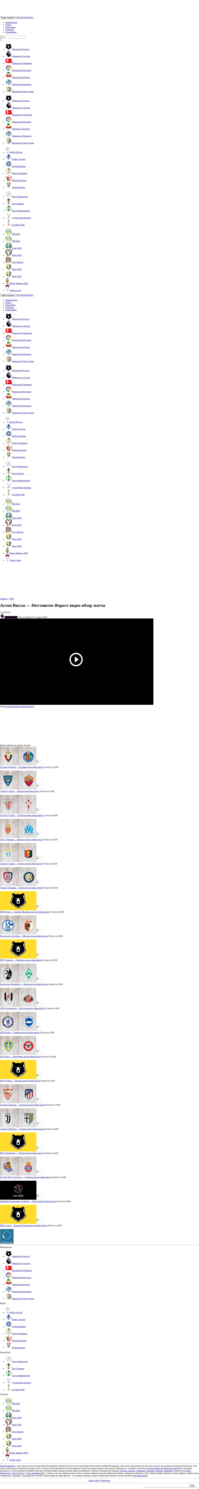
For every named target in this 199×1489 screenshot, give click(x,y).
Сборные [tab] (9, 30)
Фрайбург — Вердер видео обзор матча (29, 984)
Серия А (4, 791)
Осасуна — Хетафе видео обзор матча (25, 767)
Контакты (105, 1480)
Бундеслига (5, 936)
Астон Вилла (10, 706)
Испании (150, 1471)
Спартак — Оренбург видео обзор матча (23, 960)
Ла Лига (4, 767)
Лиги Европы (18, 1473)
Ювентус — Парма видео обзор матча (25, 1129)
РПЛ (2, 912)
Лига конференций (35, 1473)
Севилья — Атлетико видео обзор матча (26, 1105)
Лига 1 (3, 839)
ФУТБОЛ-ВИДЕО (24, 17)
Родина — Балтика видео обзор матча (22, 1081)
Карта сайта (94, 1480)
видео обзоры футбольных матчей (164, 1468)
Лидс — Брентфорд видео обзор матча (23, 1056)
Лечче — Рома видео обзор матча (23, 791)
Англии (131, 1471)
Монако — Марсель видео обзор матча (25, 839)
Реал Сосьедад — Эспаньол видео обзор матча (29, 1177)
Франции (168, 1471)
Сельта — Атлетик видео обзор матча (25, 815)
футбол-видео (140, 1476)
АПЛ (2, 1008)
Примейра (4, 1201)
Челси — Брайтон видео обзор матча (22, 1032)
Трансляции (11, 32)
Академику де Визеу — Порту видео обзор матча (33, 1201)
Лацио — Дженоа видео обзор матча (25, 864)
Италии (159, 1471)
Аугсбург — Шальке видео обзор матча (29, 936)
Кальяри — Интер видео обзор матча (25, 888)
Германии (140, 1471)
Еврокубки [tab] (10, 27)
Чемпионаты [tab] (11, 22)
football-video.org (7, 1466)
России (123, 1471)
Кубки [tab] (8, 25)
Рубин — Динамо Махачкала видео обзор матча (27, 912)
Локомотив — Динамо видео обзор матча (24, 1153)
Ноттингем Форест (25, 706)
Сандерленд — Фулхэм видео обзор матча (24, 1008)
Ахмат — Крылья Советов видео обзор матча (26, 1225)
